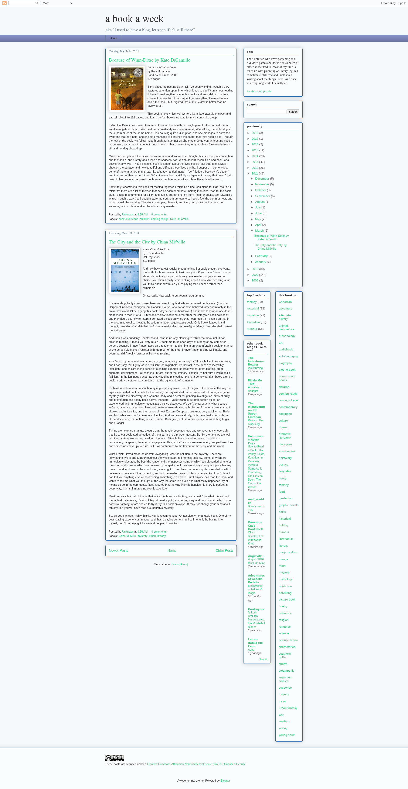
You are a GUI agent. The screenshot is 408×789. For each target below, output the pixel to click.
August (260, 201)
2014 (255, 156)
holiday (283, 525)
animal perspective (286, 327)
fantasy (252, 302)
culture (283, 420)
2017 (255, 138)
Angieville (255, 556)
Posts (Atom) (179, 564)
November (262, 184)
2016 (255, 144)
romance (253, 315)
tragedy (284, 694)
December (262, 178)
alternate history (285, 317)
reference (285, 613)
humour (252, 329)
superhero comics (286, 679)
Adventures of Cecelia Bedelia (256, 579)
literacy (283, 545)
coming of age (160, 219)
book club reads (128, 219)
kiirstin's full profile (259, 91)
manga (283, 559)
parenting (285, 593)
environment (287, 451)
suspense (285, 687)
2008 (255, 280)
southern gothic (285, 655)
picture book (287, 599)
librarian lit (286, 538)
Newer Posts (118, 550)
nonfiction (285, 586)
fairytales (285, 471)
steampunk (286, 670)
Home (113, 38)
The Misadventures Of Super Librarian (256, 410)
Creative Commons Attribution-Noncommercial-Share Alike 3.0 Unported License (196, 764)
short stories (287, 646)
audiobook (286, 349)
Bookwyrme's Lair (256, 610)
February (261, 255)
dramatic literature (285, 435)
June (259, 213)
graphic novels (288, 505)
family (283, 478)
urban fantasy (157, 535)
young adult (287, 735)
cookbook (285, 413)
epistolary (285, 458)
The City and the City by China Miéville (147, 242)
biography (285, 363)
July (258, 207)
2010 (255, 269)
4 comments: (159, 531)
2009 (255, 274)
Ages (251, 649)
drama (283, 427)
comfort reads (288, 393)
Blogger (225, 780)
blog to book (287, 369)
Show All (263, 659)
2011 (255, 173)
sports (283, 663)
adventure (285, 308)
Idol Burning (255, 368)
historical (253, 308)
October (261, 190)
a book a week (134, 18)
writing (283, 728)
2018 (255, 133)
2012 (255, 167)
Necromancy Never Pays (256, 440)
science (284, 633)
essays (283, 464)
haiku (282, 511)
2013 (255, 161)
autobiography (288, 356)
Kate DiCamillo (179, 219)
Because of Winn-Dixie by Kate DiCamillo (149, 60)
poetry (283, 606)
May (258, 219)
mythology (286, 579)
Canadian (253, 322)
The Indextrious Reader (256, 361)
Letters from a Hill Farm (255, 643)
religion (284, 620)
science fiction (288, 640)
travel (282, 701)
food (282, 491)
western (284, 721)
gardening (285, 498)
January (261, 261)
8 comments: (159, 214)
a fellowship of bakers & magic (255, 589)
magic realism (288, 552)
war (281, 714)
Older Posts (224, 550)
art (280, 342)
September (263, 196)
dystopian (285, 444)
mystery (142, 535)
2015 (255, 150)
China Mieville (127, 535)
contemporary (288, 407)
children (144, 219)
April (258, 224)
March (260, 230)
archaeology (287, 336)
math (282, 565)
